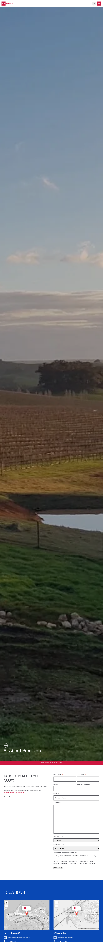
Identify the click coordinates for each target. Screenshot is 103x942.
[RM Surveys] (7, 4)
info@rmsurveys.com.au (66, 937)
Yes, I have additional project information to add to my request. (76, 857)
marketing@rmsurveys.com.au (14, 792)
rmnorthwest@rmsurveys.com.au (19, 937)
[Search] (94, 4)
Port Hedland (12, 932)
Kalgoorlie (60, 932)
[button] (26, 913)
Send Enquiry (58, 867)
